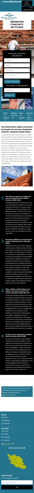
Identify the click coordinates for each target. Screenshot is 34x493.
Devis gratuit (27, 3)
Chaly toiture (4, 431)
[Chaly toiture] (9, 16)
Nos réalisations (5, 440)
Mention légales (5, 437)
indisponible (8, 2)
